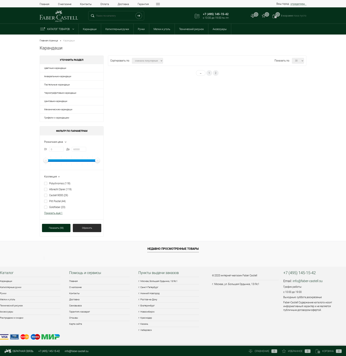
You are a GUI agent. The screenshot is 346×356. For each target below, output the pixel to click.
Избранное (298, 351)
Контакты (86, 4)
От (45, 149)
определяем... (298, 4)
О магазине (64, 4)
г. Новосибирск (146, 311)
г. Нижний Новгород (148, 293)
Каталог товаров (58, 29)
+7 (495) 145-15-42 (49, 351)
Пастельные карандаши (57, 84)
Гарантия (143, 4)
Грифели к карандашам (56, 117)
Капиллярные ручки (117, 29)
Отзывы (73, 317)
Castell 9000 (58, 195)
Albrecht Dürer (60, 189)
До (68, 149)
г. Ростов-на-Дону (147, 299)
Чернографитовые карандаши (60, 93)
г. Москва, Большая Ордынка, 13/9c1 (158, 281)
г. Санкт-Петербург (148, 287)
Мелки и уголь (162, 29)
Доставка (123, 4)
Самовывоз (75, 305)
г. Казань (143, 324)
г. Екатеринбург (146, 305)
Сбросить (87, 228)
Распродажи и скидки (11, 317)
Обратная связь (23, 351)
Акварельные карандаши (57, 76)
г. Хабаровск (145, 330)
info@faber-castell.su (308, 281)
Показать (56, 228)
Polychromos (59, 183)
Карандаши (90, 29)
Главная (44, 4)
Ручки (141, 29)
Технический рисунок (191, 29)
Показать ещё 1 (53, 213)
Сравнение (265, 351)
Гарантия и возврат (79, 311)
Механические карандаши (58, 109)
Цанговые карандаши (55, 101)
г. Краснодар (145, 317)
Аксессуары (220, 29)
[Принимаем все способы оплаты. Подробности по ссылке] (104, 337)
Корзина (331, 351)
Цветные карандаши (55, 68)
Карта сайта (75, 324)
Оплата (104, 4)
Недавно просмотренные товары (173, 249)
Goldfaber (57, 207)
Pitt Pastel (57, 201)
